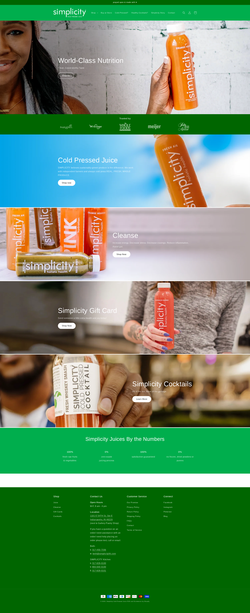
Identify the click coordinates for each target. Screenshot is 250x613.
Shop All (66, 76)
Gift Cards (58, 512)
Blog (165, 516)
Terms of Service (134, 530)
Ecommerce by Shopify (141, 601)
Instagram (168, 507)
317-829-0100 (99, 563)
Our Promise (132, 502)
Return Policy (133, 512)
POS (128, 601)
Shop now (66, 183)
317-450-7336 (99, 550)
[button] (94, 12)
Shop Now (121, 254)
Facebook (168, 502)
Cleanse (57, 507)
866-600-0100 (99, 567)
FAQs (129, 521)
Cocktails (57, 516)
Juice (55, 502)
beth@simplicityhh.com (104, 554)
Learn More (141, 399)
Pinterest (167, 512)
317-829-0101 (99, 571)
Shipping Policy (133, 516)
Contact (130, 525)
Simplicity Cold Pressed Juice (117, 601)
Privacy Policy (133, 507)
